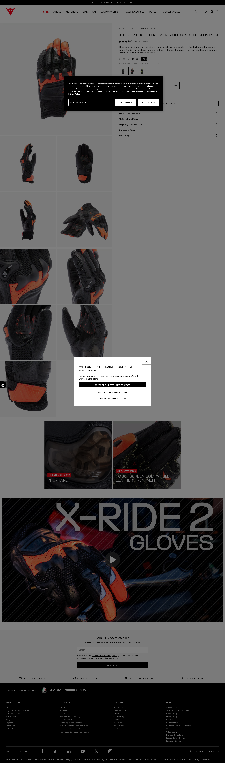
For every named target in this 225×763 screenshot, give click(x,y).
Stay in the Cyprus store (112, 392)
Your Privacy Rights (79, 102)
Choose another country (112, 398)
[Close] (146, 360)
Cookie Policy (149, 91)
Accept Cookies (148, 102)
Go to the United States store (112, 385)
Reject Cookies (125, 102)
